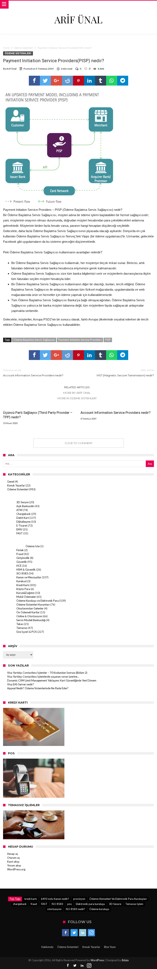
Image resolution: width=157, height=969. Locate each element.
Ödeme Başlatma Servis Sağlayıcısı (34, 339)
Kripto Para (23, 589)
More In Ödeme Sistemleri (76, 398)
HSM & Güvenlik (26, 569)
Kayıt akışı (13, 861)
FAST (19, 533)
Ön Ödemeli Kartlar (28, 612)
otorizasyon (54, 909)
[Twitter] (74, 932)
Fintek (20, 550)
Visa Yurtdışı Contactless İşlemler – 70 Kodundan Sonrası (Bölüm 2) (47, 672)
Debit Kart (22, 517)
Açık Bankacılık (25, 506)
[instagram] (91, 932)
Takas (19, 624)
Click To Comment (78, 443)
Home (6, 47)
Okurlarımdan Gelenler (30, 608)
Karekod (21, 581)
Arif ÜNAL (78, 19)
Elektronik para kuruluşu (90, 904)
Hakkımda (47, 947)
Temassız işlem (134, 904)
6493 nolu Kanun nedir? (55, 898)
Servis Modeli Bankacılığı (31, 620)
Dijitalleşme (23, 521)
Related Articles (77, 387)
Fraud (19, 554)
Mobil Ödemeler (26, 596)
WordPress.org (16, 869)
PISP (108, 339)
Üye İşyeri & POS (26, 631)
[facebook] (34, 81)
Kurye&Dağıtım (25, 592)
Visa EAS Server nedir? (20, 684)
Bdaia (125, 960)
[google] (56, 81)
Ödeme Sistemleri (23, 47)
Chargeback (23, 514)
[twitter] (45, 81)
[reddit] (67, 81)
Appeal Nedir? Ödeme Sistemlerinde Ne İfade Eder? (37, 688)
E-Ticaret (21, 525)
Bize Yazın (110, 947)
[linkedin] (89, 81)
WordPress (97, 960)
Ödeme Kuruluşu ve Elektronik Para (37, 600)
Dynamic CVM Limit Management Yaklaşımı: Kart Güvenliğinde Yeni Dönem (51, 680)
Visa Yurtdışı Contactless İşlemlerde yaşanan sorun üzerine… (43, 676)
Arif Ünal (11, 68)
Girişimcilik (22, 558)
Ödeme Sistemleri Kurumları (33, 604)
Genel (10, 481)
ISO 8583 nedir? (75, 909)
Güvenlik (21, 561)
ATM (19, 510)
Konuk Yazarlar (16, 485)
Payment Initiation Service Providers (80, 339)
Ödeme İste (33, 546)
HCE (18, 565)
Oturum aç (13, 857)
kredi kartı (31, 898)
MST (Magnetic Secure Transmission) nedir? (125, 373)
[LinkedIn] (82, 932)
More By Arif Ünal (77, 392)
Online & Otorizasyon (29, 616)
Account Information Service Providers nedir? (33, 373)
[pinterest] (78, 81)
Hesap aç (12, 853)
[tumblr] (100, 81)
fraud (34, 904)
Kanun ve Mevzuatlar (28, 577)
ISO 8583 (22, 573)
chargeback (20, 904)
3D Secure (22, 502)
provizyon (79, 898)
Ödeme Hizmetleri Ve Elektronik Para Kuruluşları (118, 898)
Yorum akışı (14, 865)
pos (69, 904)
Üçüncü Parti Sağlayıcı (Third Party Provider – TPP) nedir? (38, 415)
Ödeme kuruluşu (99, 909)
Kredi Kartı (22, 585)
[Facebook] (65, 932)
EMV (19, 529)
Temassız (21, 627)
